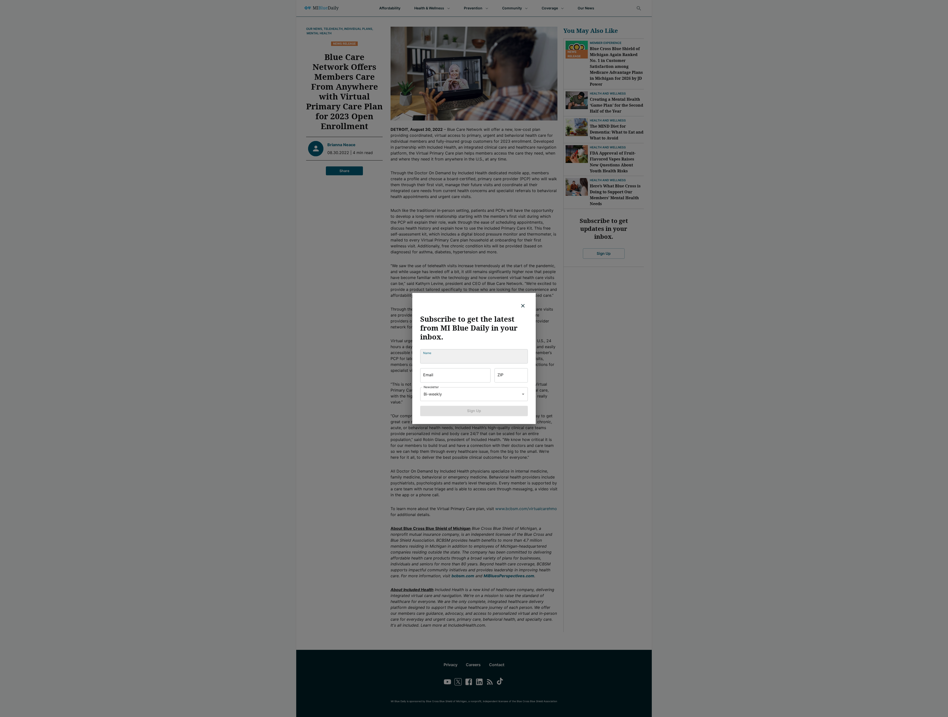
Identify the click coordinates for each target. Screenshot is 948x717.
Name (427, 353)
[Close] (523, 306)
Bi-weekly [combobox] (433, 394)
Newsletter (431, 387)
